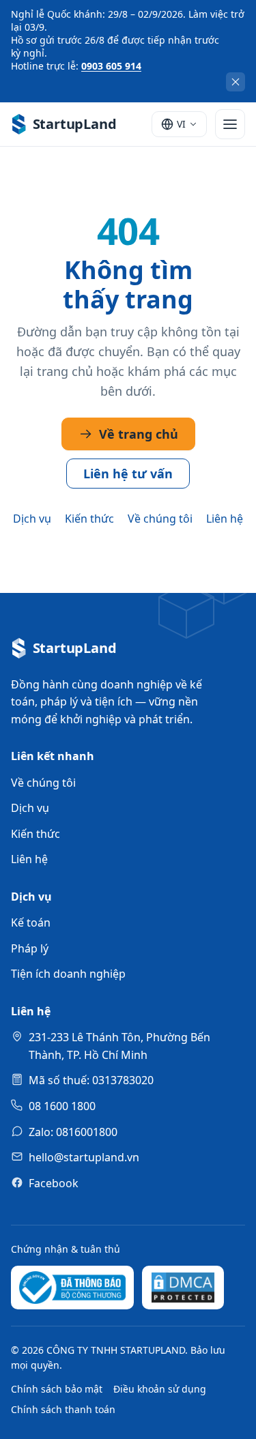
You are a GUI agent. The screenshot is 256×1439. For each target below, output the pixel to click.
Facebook (54, 1183)
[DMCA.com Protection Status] (183, 1287)
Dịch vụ (32, 518)
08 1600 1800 (62, 1106)
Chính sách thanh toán (63, 1409)
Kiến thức (89, 518)
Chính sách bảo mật (56, 1388)
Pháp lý (29, 948)
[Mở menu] (230, 124)
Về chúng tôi (160, 518)
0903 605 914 (111, 65)
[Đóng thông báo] (235, 81)
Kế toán (31, 922)
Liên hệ (224, 518)
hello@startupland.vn (84, 1157)
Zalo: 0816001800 (73, 1131)
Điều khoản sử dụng (159, 1388)
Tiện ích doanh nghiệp (68, 973)
